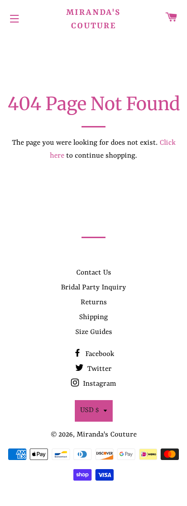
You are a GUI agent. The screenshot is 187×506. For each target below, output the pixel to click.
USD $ (89, 410)
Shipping (93, 317)
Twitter (98, 369)
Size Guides (93, 332)
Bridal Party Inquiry (93, 288)
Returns (94, 303)
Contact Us (93, 273)
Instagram (98, 384)
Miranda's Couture (93, 19)
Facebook (98, 354)
